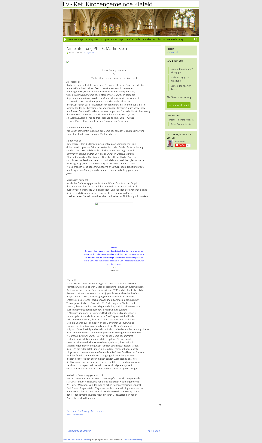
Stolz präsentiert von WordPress (76, 440)
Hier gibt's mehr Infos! (179, 105)
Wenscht (190, 119)
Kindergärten (92, 39)
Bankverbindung (175, 39)
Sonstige (171, 119)
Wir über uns (159, 39)
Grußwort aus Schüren (78, 430)
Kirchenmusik (172, 52)
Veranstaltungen (76, 39)
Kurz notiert (155, 430)
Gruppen (104, 39)
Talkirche (181, 119)
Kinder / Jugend (118, 39)
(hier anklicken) (78, 414)
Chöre (130, 39)
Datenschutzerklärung (133, 440)
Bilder (138, 39)
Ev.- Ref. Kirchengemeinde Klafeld (107, 4)
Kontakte (147, 39)
